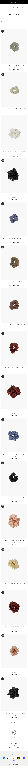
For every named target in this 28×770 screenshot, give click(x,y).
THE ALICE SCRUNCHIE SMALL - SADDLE (14, 324)
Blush (15, 199)
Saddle (17, 69)
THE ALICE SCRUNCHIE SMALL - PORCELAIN (14, 108)
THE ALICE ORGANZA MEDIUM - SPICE (14, 627)
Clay (18, 69)
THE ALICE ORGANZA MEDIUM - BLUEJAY (14, 454)
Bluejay (14, 69)
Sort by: (3, 21)
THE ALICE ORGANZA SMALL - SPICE (14, 367)
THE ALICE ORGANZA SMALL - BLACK (14, 497)
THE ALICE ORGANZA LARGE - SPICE (14, 411)
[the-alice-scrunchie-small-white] (14, 132)
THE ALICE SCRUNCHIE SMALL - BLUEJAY (14, 238)
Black (13, 69)
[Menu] (2, 7)
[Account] (23, 8)
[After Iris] (14, 7)
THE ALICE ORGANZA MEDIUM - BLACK (14, 713)
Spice (16, 199)
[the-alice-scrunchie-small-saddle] (14, 305)
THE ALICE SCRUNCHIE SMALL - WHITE (14, 152)
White (9, 69)
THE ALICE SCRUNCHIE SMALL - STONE (14, 65)
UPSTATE (17, 764)
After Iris (15, 763)
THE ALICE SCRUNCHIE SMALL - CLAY (14, 281)
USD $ (13, 754)
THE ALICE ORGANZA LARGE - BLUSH (14, 540)
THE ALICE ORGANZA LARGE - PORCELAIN (14, 583)
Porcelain (10, 69)
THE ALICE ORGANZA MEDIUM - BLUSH (14, 670)
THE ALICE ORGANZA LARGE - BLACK (14, 195)
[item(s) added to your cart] (25, 8)
